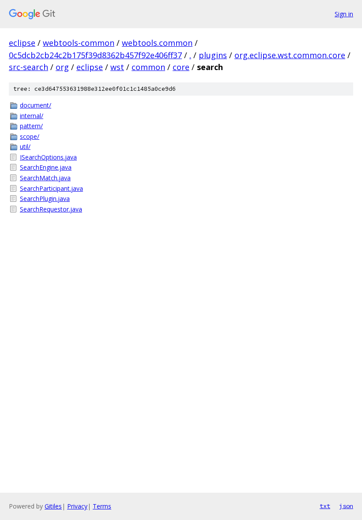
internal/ (31, 115)
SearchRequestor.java (51, 209)
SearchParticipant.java (51, 188)
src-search (28, 67)
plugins (213, 55)
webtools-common (78, 42)
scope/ (29, 136)
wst (117, 67)
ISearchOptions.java (48, 157)
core (181, 67)
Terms (102, 506)
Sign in (344, 14)
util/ (25, 146)
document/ (35, 105)
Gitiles (53, 506)
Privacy (77, 506)
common (148, 67)
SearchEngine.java (46, 167)
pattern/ (31, 126)
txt (325, 506)
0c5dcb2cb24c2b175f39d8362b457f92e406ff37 (95, 55)
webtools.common (157, 42)
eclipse (22, 42)
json (346, 506)
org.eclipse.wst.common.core (289, 55)
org (62, 67)
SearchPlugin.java (45, 198)
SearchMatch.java (45, 178)
